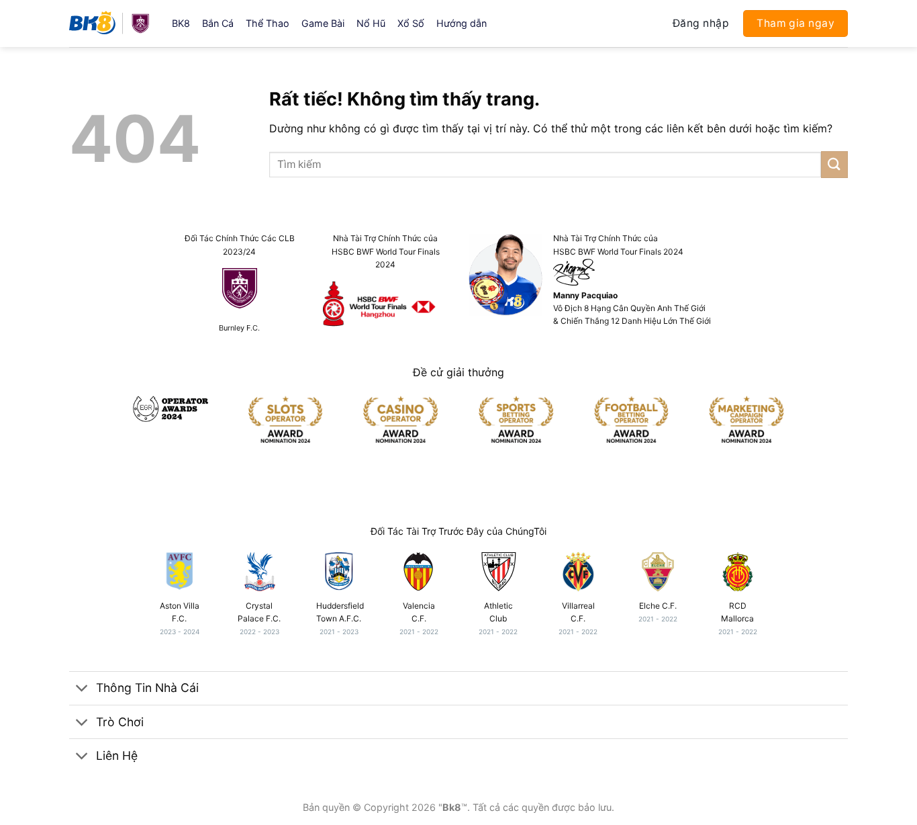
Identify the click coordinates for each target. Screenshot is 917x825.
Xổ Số (410, 23)
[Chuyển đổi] (82, 689)
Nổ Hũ (370, 23)
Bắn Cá (218, 23)
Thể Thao (267, 23)
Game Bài (322, 23)
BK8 (181, 23)
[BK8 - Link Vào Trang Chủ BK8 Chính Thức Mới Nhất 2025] (110, 23)
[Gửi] (834, 164)
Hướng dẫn (461, 23)
